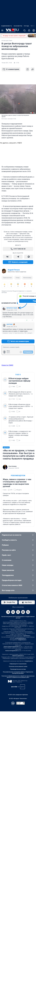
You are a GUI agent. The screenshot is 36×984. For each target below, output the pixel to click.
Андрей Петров (14, 270)
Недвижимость (6, 26)
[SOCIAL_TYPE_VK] (7, 257)
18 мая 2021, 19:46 (7, 62)
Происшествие (7, 277)
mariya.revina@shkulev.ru (12, 650)
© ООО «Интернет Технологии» (18, 698)
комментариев (12, 69)
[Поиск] (24, 30)
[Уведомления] (29, 30)
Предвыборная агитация (11, 580)
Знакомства (18, 26)
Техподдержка (8, 575)
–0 (32, 336)
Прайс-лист (6, 555)
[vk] (13, 612)
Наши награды (7, 565)
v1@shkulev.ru (26, 635)
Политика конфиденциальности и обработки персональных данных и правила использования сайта (18, 676)
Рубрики (5, 545)
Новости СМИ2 (7, 365)
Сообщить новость (9, 540)
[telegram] (8, 612)
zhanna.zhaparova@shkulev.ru (12, 646)
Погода (26, 26)
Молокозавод (27, 277)
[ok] (18, 612)
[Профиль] (33, 30)
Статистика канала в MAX (12, 585)
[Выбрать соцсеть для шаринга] (32, 69)
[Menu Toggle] (2, 30)
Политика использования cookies (18, 666)
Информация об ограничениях (18, 663)
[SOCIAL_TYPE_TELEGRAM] (18, 257)
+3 (26, 336)
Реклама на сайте (9, 550)
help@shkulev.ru (22, 639)
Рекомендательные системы (18, 669)
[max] (23, 612)
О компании (6, 560)
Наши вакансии (8, 570)
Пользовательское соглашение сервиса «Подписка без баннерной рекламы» (18, 672)
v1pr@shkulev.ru (28, 661)
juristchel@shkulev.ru (20, 638)
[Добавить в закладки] (27, 69)
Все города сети (8, 590)
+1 (26, 320)
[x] (28, 612)
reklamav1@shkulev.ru (18, 655)
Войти (8, 352)
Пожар (17, 277)
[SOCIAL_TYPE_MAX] (28, 257)
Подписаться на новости (11, 535)
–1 (32, 320)
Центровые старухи (12, 308)
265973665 (10, 324)
